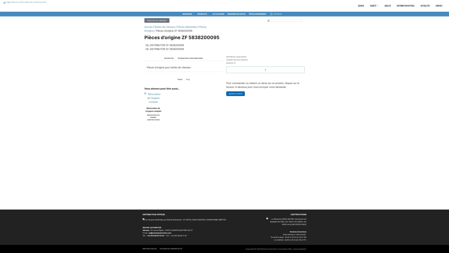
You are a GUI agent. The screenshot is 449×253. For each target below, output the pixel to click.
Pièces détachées (187, 27)
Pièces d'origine (240, 60)
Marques (187, 14)
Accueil (361, 5)
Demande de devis (236, 14)
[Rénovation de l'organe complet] (153, 98)
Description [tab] (169, 58)
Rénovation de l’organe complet (153, 109)
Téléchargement (257, 14)
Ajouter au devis (236, 94)
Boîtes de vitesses (165, 27)
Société (373, 5)
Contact (439, 5)
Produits (202, 14)
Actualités (425, 5)
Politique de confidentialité (171, 249)
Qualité (388, 5)
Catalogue (218, 14)
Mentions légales (150, 249)
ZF (235, 63)
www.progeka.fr (299, 249)
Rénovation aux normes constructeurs (153, 117)
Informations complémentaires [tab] (190, 58)
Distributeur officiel (406, 5)
